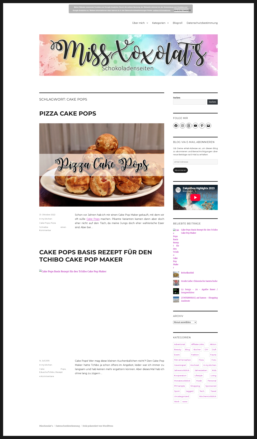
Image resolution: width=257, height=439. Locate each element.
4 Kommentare (46, 376)
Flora (201, 360)
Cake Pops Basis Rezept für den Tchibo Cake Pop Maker (95, 255)
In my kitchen (45, 219)
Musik (199, 381)
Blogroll (177, 23)
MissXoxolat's (46, 426)
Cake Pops (93, 219)
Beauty (177, 349)
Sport (177, 391)
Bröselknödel (187, 273)
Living (213, 375)
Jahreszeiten (201, 370)
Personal (212, 381)
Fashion (195, 354)
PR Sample (179, 386)
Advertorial (179, 344)
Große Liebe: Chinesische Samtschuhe (199, 281)
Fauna (213, 354)
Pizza (53, 223)
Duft (214, 349)
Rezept (59, 372)
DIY (206, 349)
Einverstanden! (181, 10)
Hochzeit (194, 365)
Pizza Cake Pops (67, 113)
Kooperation (180, 375)
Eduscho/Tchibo (47, 372)
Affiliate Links (197, 344)
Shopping (195, 386)
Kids (214, 370)
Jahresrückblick (181, 370)
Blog (187, 349)
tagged (189, 391)
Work (176, 401)
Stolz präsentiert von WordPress (98, 426)
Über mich (138, 23)
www (184, 401)
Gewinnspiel (180, 365)
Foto (214, 360)
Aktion (213, 344)
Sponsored (210, 386)
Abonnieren (180, 170)
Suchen (176, 98)
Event (177, 354)
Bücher (197, 349)
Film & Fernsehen (182, 360)
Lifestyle (199, 375)
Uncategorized (181, 396)
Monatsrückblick (182, 381)
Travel (213, 391)
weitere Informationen (161, 10)
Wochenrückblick (207, 396)
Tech (202, 391)
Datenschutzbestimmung (202, 23)
